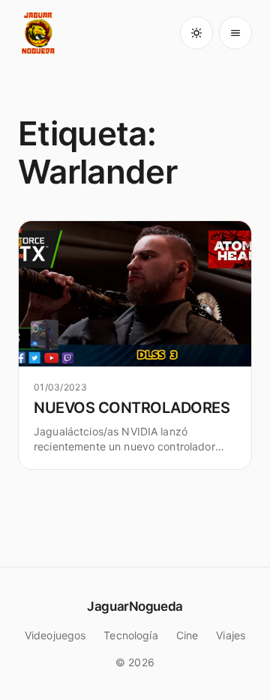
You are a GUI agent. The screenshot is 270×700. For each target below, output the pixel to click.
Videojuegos (55, 635)
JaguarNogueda (134, 606)
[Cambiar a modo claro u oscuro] (196, 32)
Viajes (230, 635)
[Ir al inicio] (39, 33)
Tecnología (131, 635)
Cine (187, 635)
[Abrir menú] (235, 32)
